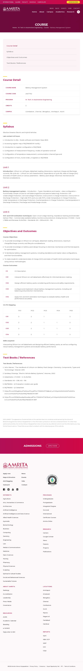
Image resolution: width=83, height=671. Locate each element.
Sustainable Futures (10, 581)
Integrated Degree (49, 506)
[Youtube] (13, 489)
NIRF (44, 643)
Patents (45, 544)
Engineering (7, 540)
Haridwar (46, 624)
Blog (57, 8)
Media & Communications (11, 547)
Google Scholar (48, 536)
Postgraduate (47, 502)
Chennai (45, 601)
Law (4, 543)
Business (6, 529)
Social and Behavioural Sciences (14, 577)
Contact (76, 8)
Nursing (5, 558)
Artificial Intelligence (10, 510)
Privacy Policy (34, 666)
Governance (7, 605)
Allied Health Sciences (10, 517)
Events (63, 8)
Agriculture (7, 499)
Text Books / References (16, 63)
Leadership (7, 598)
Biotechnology (8, 525)
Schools (33, 2)
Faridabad (46, 620)
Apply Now (52, 446)
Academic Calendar (9, 621)
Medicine (6, 551)
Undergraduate (48, 499)
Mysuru (45, 613)
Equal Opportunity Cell (53, 666)
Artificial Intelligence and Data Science (16, 514)
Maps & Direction (9, 477)
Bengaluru (46, 598)
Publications (47, 551)
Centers (45, 533)
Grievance (42, 666)
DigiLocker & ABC (9, 632)
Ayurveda (6, 521)
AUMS (5, 617)
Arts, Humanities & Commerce (13, 502)
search (78, 11)
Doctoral (46, 510)
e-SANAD (6, 628)
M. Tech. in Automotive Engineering (30, 27)
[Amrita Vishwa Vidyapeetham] (11, 9)
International (8, 2)
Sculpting (6, 570)
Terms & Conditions (69, 666)
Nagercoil (46, 616)
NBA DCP (46, 639)
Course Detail (12, 46)
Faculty (25, 2)
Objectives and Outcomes (17, 57)
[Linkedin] (17, 489)
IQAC (44, 635)
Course (46, 27)
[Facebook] (4, 489)
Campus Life (42, 2)
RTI (62, 666)
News (52, 8)
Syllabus (10, 52)
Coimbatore (47, 605)
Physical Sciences (9, 566)
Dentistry (6, 536)
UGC (44, 647)
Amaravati (46, 594)
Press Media (7, 601)
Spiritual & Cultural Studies (12, 573)
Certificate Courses (49, 517)
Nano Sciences (8, 555)
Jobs (69, 8)
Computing (7, 532)
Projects (46, 548)
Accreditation (7, 594)
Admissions (73, 2)
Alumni (17, 2)
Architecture (7, 506)
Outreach (6, 485)
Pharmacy (6, 562)
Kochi (45, 609)
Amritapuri (46, 590)
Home (14, 27)
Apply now (7, 473)
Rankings (6, 590)
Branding (6, 624)
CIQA (44, 650)
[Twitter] (8, 489)
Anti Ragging (7, 481)
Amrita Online (47, 521)
